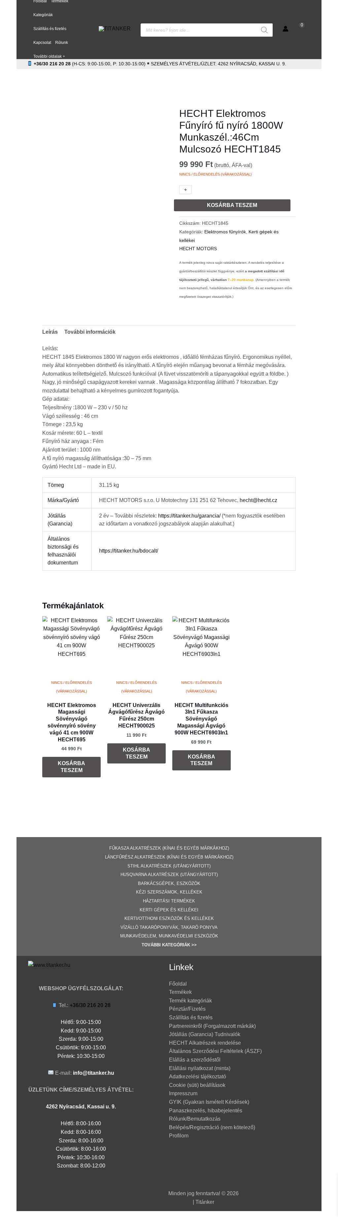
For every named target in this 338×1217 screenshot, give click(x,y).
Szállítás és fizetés (49, 28)
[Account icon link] (285, 29)
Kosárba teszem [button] (71, 767)
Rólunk (61, 42)
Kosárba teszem (232, 205)
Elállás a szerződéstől (194, 1060)
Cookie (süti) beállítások (197, 1085)
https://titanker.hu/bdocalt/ (128, 551)
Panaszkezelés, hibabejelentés (205, 1110)
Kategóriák (43, 15)
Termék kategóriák (190, 1000)
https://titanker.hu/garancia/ (189, 516)
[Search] (264, 30)
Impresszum (183, 1093)
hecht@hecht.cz (258, 500)
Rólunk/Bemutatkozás (194, 1119)
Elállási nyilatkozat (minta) (199, 1068)
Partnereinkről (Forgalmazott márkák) (212, 1026)
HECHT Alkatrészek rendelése (205, 1043)
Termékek (180, 992)
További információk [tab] (90, 332)
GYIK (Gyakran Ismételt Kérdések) (209, 1102)
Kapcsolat (42, 42)
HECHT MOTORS (198, 248)
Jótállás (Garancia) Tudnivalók (204, 1034)
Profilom (178, 1135)
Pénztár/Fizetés (187, 1009)
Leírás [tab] (50, 332)
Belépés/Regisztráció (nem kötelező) (212, 1127)
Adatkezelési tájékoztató (197, 1076)
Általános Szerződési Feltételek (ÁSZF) (215, 1051)
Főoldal (178, 984)
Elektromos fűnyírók (225, 231)
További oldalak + (49, 56)
